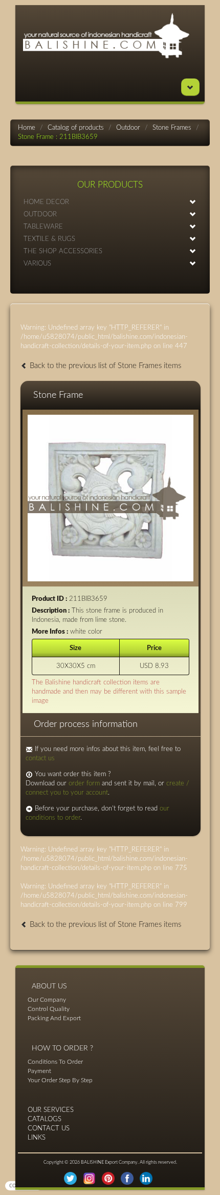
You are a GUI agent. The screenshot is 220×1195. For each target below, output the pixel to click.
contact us (40, 758)
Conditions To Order (55, 1062)
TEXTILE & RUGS (49, 239)
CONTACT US (49, 1128)
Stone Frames (171, 128)
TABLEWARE (43, 227)
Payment (39, 1071)
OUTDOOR (40, 214)
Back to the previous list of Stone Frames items (104, 366)
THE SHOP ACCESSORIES (63, 251)
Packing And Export (54, 1018)
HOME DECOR (46, 202)
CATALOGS (44, 1119)
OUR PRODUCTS (110, 184)
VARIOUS (37, 263)
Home (26, 128)
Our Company (47, 1000)
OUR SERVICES (51, 1110)
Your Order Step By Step (60, 1080)
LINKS (37, 1138)
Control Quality (49, 1009)
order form (84, 783)
